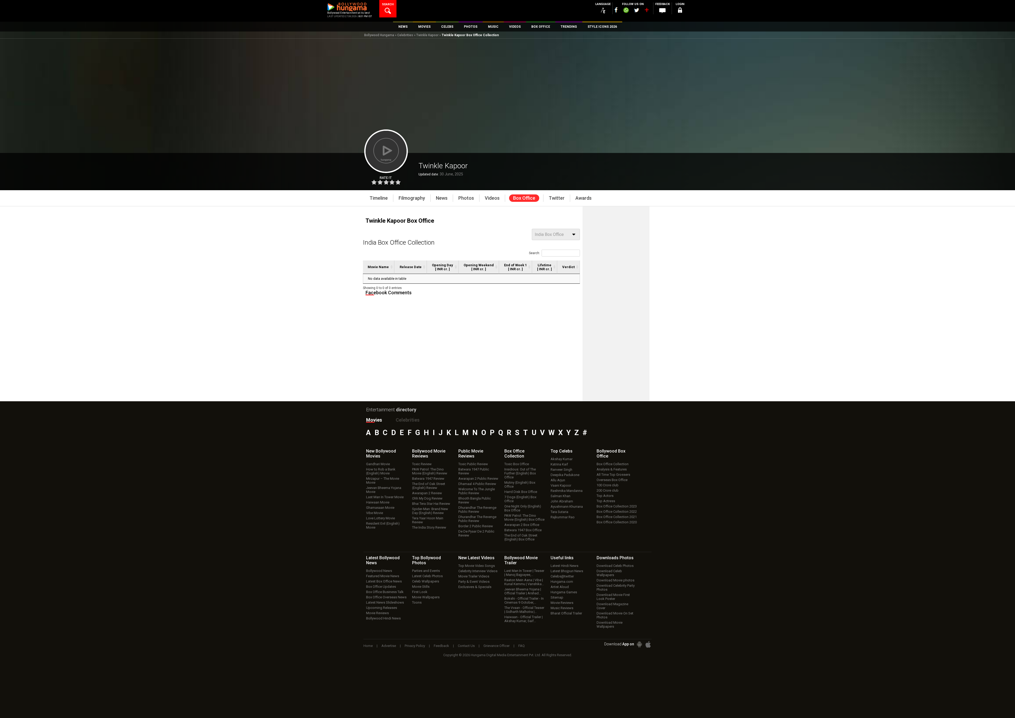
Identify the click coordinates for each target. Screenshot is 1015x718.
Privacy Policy (415, 646)
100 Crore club (608, 485)
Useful (562, 557)
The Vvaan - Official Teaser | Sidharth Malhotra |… (524, 610)
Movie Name (378, 267)
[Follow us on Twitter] (636, 10)
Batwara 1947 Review (428, 479)
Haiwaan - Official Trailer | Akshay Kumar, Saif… (523, 619)
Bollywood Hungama (379, 35)
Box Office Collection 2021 (617, 517)
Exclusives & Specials (474, 587)
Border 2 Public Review (475, 526)
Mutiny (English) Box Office (519, 484)
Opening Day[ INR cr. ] (442, 267)
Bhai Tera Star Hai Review (431, 504)
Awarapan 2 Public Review (478, 479)
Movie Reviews (377, 613)
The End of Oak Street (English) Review (428, 486)
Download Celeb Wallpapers (609, 573)
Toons (417, 602)
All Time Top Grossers (613, 475)
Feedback (441, 646)
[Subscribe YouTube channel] (646, 11)
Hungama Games (564, 592)
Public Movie (470, 454)
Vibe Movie (374, 513)
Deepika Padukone (565, 475)
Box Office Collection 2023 (617, 506)
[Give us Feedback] (662, 10)
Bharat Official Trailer (566, 613)
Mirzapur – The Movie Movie (382, 480)
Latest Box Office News (384, 581)
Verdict (568, 267)
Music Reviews (562, 608)
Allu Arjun (558, 480)
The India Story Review (429, 527)
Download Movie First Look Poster (613, 597)
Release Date (411, 267)
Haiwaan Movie (377, 502)
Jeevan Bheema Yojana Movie (383, 490)
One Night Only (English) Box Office (522, 508)
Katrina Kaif (559, 464)
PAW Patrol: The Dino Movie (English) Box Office (524, 517)
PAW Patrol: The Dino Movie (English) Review (429, 471)
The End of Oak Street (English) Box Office (520, 537)
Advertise (388, 646)
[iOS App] (648, 644)
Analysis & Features (612, 469)
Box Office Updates (381, 587)
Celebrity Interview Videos (477, 571)
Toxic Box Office (516, 464)
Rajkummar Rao (563, 517)
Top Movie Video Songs (476, 566)
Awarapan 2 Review (427, 493)
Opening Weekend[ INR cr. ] (479, 267)
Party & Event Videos (474, 582)
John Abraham (562, 501)
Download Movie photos (615, 580)
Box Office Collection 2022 (617, 512)
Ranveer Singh (561, 470)
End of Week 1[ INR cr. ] (515, 267)
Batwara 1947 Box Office (523, 530)
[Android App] (639, 644)
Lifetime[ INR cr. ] (544, 267)
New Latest (476, 557)
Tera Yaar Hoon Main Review (427, 520)
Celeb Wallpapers (425, 581)
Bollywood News (379, 571)
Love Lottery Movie (380, 518)
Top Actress (606, 501)
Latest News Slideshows (385, 602)
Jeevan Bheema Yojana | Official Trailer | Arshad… (522, 591)
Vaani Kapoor (561, 485)
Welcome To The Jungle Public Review (476, 491)
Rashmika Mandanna (567, 491)
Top (562, 451)
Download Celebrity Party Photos (616, 587)
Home (368, 646)
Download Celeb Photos (615, 566)
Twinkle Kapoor (427, 35)
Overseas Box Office (612, 480)
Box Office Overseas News (386, 597)
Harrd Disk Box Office (520, 492)
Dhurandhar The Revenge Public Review (477, 510)
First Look (419, 592)
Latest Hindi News (564, 566)
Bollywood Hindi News (383, 618)
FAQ (521, 646)
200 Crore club (608, 490)
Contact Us (466, 646)
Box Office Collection (613, 464)
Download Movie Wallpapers (609, 624)
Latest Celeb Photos (427, 576)
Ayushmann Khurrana (567, 507)
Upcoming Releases (381, 608)
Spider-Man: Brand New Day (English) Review (430, 511)
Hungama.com (562, 582)
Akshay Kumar (562, 459)
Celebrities (405, 35)
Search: (534, 253)
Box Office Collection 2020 (617, 522)
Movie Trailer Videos (473, 576)
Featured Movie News (382, 576)
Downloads (615, 557)
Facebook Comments (389, 292)
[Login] (680, 11)
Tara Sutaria (559, 512)
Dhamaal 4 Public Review (477, 484)
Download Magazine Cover (612, 606)
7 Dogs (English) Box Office (520, 499)
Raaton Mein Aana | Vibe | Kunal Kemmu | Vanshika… (524, 582)
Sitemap (557, 597)
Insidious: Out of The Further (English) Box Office (520, 473)
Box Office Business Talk (385, 592)
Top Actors (605, 496)
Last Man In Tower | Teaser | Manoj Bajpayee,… (524, 573)
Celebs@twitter (562, 576)
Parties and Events (426, 571)
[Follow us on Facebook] (616, 9)
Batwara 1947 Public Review (473, 471)
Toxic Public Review (473, 464)
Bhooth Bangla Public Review (474, 500)
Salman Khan (560, 496)
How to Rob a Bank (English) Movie (380, 471)
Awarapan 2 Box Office (521, 525)
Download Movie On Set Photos (615, 615)
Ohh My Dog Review (427, 498)
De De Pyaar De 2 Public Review (476, 533)
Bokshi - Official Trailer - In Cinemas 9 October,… (524, 600)
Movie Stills (421, 587)
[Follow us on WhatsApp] (626, 10)
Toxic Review (422, 464)
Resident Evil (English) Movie (383, 525)
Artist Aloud (560, 587)
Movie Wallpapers (426, 597)
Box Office (514, 454)
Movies (374, 420)
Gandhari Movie (378, 464)
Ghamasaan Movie (380, 508)
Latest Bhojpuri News (567, 571)
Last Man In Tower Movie (385, 497)
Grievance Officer (496, 646)
